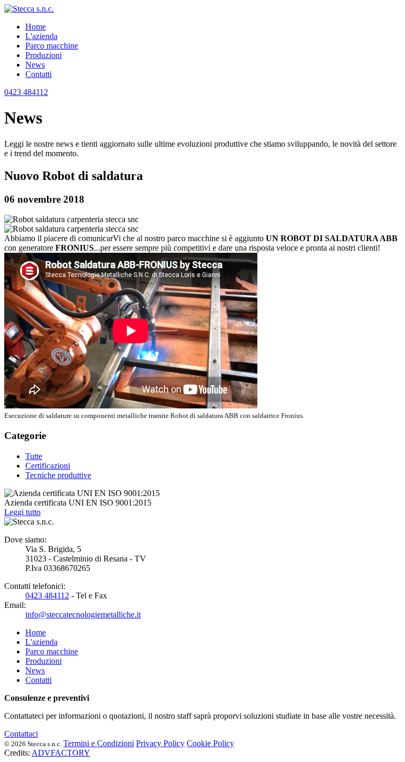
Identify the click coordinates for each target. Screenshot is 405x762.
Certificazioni (47, 465)
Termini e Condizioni (98, 743)
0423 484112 (26, 92)
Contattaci (21, 733)
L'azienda (41, 36)
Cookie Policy (210, 743)
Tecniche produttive (58, 475)
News (35, 64)
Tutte (33, 456)
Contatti (38, 74)
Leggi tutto (22, 512)
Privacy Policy (160, 743)
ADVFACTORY (61, 752)
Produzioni (43, 55)
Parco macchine (51, 45)
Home (35, 26)
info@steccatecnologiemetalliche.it (83, 614)
